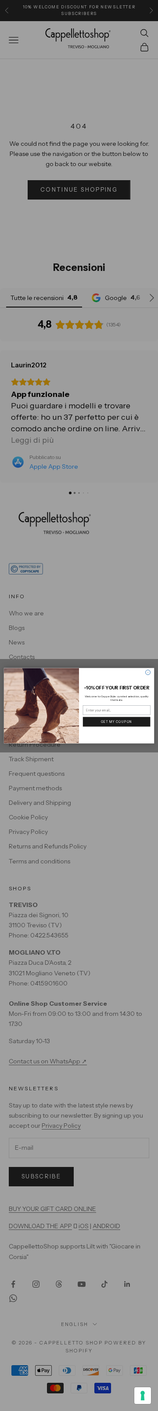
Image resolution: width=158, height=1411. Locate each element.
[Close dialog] (147, 672)
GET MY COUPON (117, 721)
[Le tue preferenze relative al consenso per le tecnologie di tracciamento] (142, 1395)
